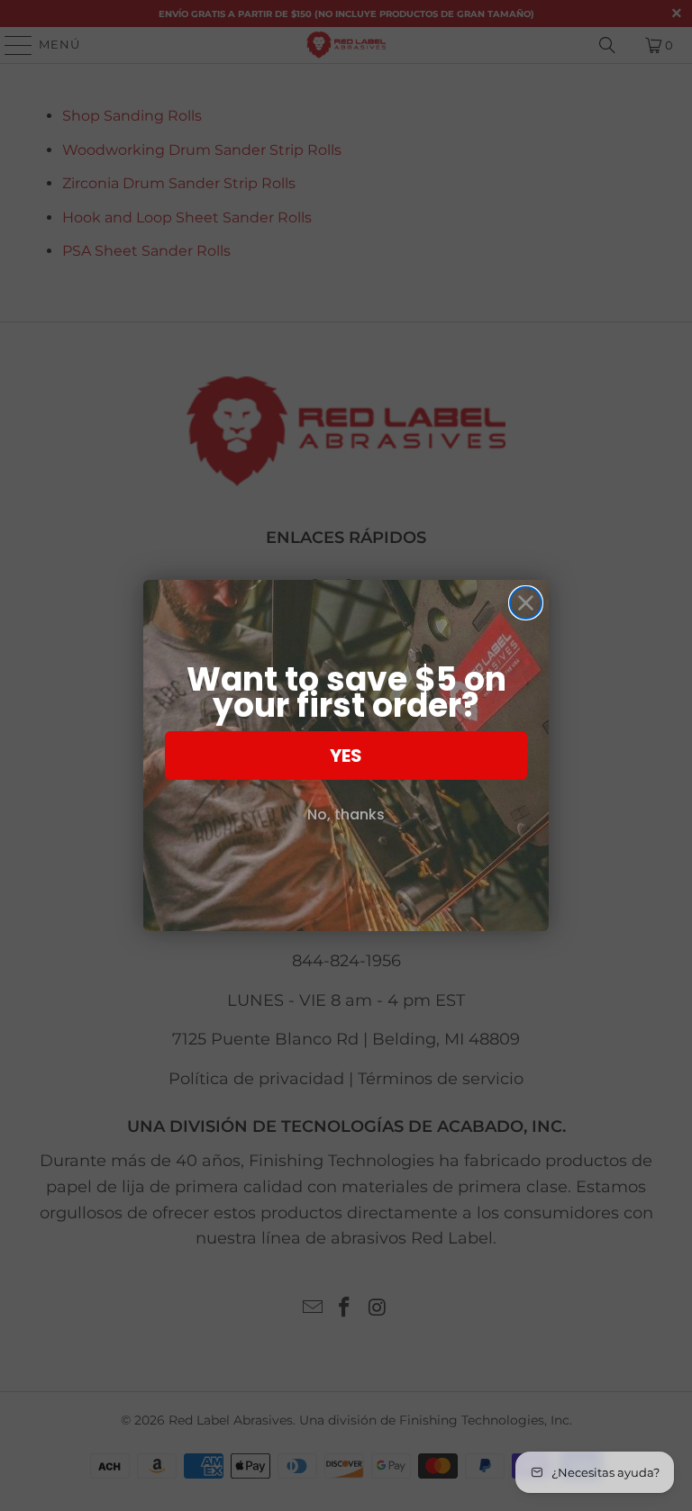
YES (346, 755)
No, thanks (346, 814)
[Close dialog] (526, 603)
